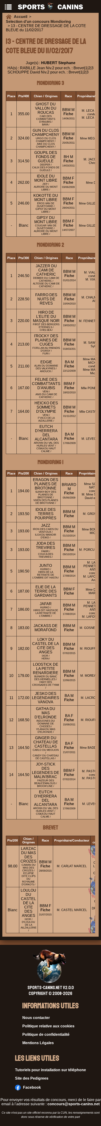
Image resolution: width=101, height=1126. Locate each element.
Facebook (32, 1087)
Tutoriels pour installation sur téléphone (50, 1070)
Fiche (68, 114)
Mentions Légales (38, 1043)
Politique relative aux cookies (48, 1026)
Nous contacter (36, 1018)
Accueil (21, 17)
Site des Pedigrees (31, 1078)
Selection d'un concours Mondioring (38, 22)
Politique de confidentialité (46, 1034)
